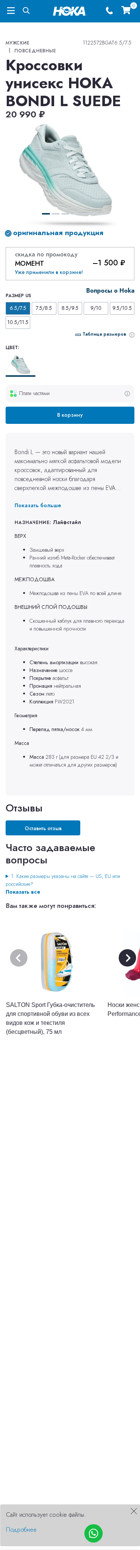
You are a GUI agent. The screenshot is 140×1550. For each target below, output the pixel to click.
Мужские (18, 43)
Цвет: (12, 347)
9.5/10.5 (122, 308)
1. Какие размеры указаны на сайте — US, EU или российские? (63, 880)
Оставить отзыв (43, 828)
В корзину (70, 415)
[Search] (26, 11)
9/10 (96, 308)
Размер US (18, 295)
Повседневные (35, 50)
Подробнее (21, 1529)
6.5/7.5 (18, 308)
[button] (46, 214)
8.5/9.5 (70, 308)
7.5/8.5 (44, 308)
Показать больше (38, 505)
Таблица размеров (104, 334)
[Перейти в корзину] (125, 11)
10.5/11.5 (17, 322)
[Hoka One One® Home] (70, 10)
